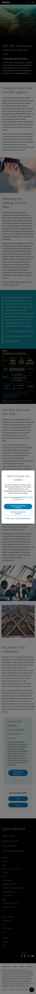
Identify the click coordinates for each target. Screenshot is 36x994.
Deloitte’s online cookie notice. (22, 498)
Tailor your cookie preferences (18, 518)
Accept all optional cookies (18, 506)
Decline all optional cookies (18, 513)
